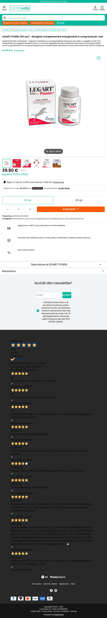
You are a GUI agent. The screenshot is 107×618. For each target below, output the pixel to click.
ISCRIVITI (66, 295)
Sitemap (73, 611)
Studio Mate (59, 614)
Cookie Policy (36, 611)
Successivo (29, 369)
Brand (60, 23)
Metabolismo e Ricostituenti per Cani (68, 218)
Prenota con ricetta (15, 23)
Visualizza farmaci (42, 23)
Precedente (17, 369)
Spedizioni (64, 583)
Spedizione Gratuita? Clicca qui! (53, 1)
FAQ (73, 583)
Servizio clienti (50, 583)
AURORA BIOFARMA (21, 216)
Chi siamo (36, 583)
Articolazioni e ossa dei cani (51, 30)
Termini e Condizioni (61, 611)
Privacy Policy (47, 611)
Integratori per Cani (21, 30)
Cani (5, 30)
